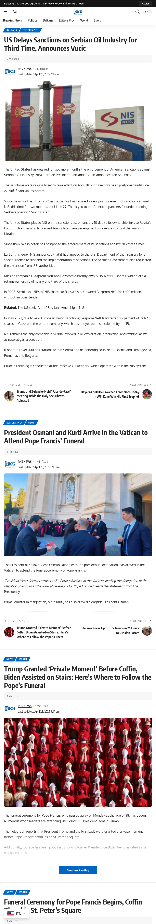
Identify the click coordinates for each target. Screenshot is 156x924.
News (31, 422)
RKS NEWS (24, 68)
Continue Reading (78, 870)
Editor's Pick (31, 30)
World (23, 659)
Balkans (11, 30)
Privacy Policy (53, 3)
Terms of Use (75, 3)
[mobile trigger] (7, 11)
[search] (137, 11)
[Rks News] (78, 11)
